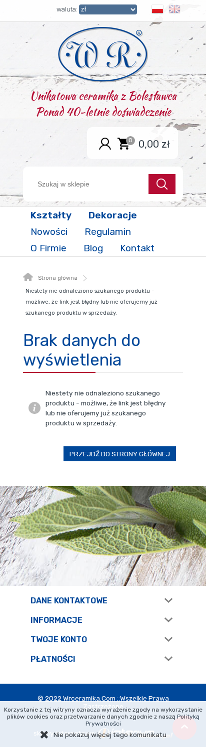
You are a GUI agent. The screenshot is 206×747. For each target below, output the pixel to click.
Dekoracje (112, 215)
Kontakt (137, 248)
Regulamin (107, 231)
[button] (157, 10)
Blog (93, 248)
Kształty (51, 215)
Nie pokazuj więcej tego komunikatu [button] (110, 735)
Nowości (49, 231)
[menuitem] (52, 215)
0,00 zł (154, 143)
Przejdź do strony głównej (120, 454)
